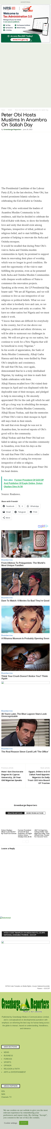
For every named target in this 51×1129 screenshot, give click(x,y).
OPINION (7, 1065)
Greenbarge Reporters (12, 129)
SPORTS (7, 1062)
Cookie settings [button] (10, 1123)
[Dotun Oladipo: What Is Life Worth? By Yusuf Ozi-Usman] (9, 823)
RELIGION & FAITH (12, 1069)
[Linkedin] (26, 1034)
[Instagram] (20, 1034)
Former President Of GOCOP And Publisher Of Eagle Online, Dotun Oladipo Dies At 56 (25, 833)
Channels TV (6, 1097)
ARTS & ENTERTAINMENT (15, 1072)
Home (3, 110)
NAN (3, 1094)
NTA (3, 1091)
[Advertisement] (25, 80)
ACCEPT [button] (24, 1123)
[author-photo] (25, 796)
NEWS (10, 110)
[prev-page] (23, 841)
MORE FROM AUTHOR (34, 813)
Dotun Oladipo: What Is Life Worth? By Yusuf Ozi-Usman (8, 831)
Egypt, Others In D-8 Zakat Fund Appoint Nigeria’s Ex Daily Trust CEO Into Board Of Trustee (39, 777)
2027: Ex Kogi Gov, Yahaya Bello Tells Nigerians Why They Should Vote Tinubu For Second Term (42, 833)
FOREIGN (8, 1059)
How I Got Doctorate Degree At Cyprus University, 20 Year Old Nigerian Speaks (12, 776)
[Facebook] (14, 1034)
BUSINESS (8, 1056)
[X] (36, 1034)
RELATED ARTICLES (15, 813)
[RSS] (31, 1034)
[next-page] (27, 841)
